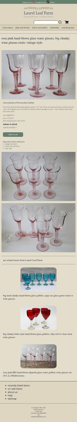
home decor (8, 27)
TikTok (52, 2)
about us (13, 392)
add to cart (13, 134)
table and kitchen (22, 27)
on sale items (15, 388)
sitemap (12, 398)
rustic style (8, 148)
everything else (68, 27)
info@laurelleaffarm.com (38, 417)
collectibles (54, 27)
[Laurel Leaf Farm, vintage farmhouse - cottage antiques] (38, 12)
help (10, 395)
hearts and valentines (12, 146)
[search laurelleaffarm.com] (60, 22)
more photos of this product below (18, 102)
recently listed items (19, 385)
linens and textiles (39, 27)
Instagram (39, 2)
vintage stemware (11, 144)
